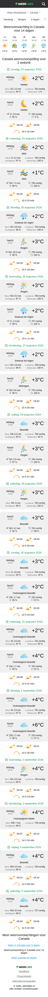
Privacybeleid (24, 976)
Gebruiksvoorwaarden (24, 981)
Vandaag (8, 19)
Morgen (22, 19)
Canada (34, 12)
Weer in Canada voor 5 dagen (24, 945)
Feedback (24, 971)
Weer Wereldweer (16, 12)
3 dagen (35, 19)
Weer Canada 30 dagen (24, 957)
